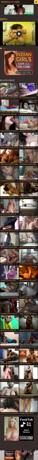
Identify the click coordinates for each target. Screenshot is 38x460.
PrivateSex (10, 2)
